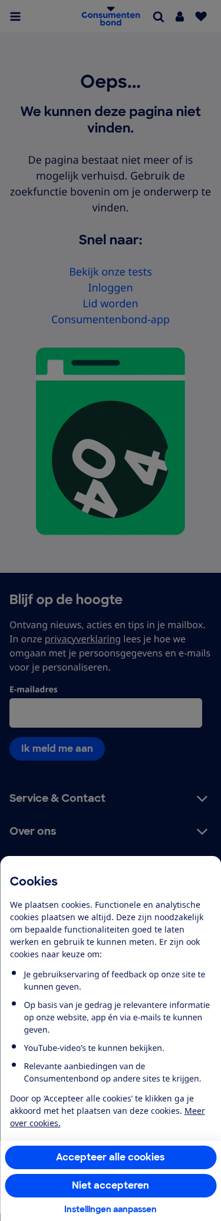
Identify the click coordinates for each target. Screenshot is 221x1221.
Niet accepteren (110, 1185)
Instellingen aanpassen (110, 1209)
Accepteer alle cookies (110, 1157)
